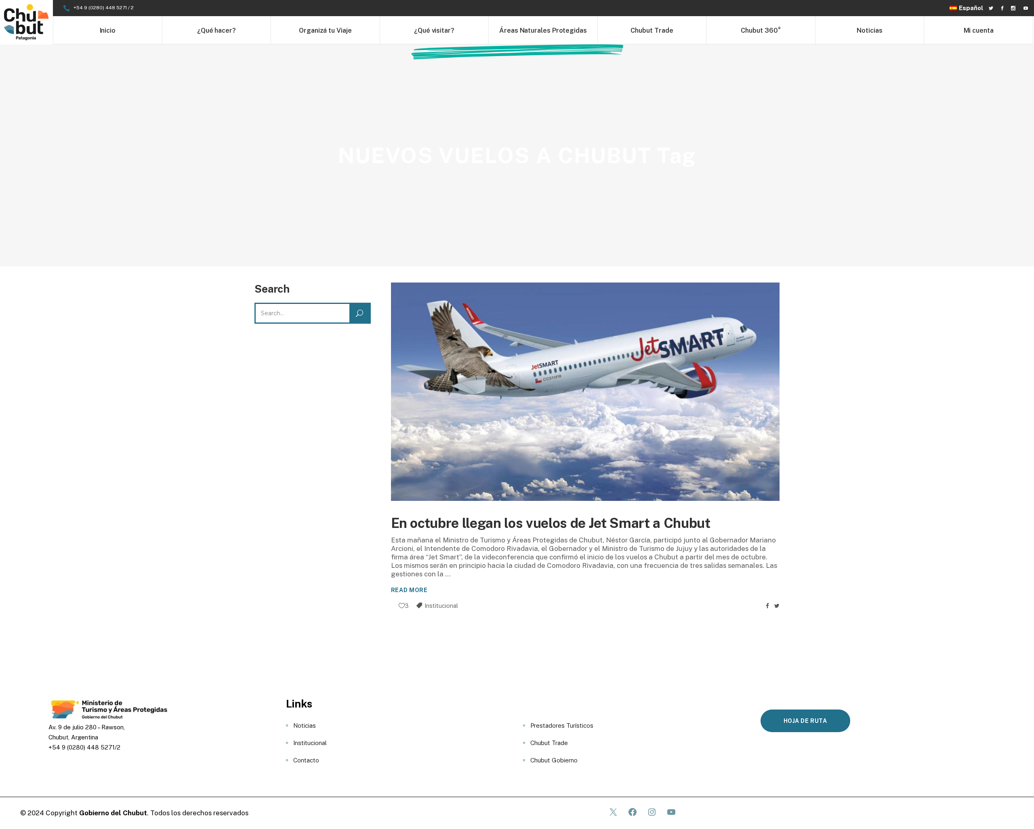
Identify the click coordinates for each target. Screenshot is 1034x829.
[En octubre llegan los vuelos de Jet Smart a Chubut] (585, 392)
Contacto (306, 760)
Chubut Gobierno (554, 760)
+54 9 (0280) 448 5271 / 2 (104, 7)
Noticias (304, 725)
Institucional (441, 605)
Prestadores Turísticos (561, 725)
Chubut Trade (549, 742)
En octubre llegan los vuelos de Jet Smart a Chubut (550, 523)
